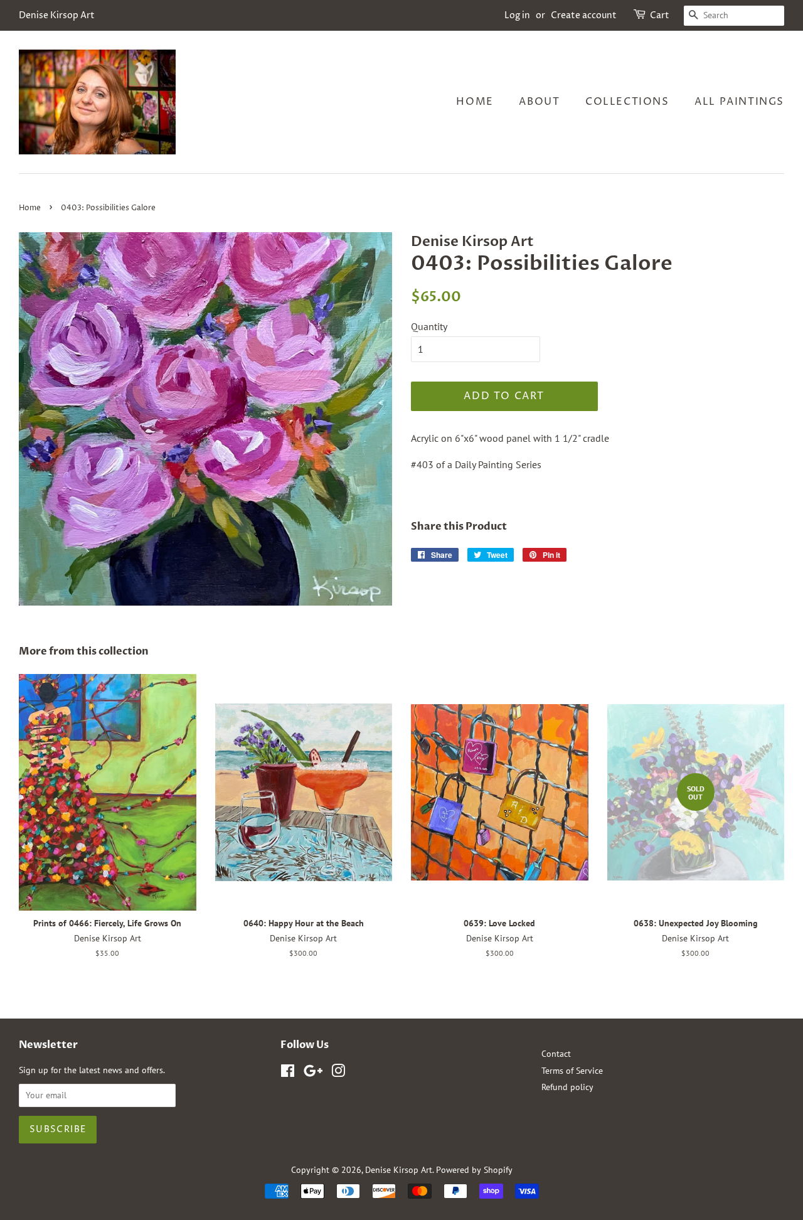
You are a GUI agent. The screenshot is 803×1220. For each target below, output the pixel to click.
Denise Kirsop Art (398, 1169)
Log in (517, 15)
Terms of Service (572, 1070)
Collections (627, 102)
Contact (556, 1053)
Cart (659, 15)
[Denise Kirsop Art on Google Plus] (313, 1073)
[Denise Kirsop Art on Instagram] (338, 1073)
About (539, 102)
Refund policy (567, 1087)
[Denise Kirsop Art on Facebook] (287, 1073)
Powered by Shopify (474, 1169)
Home (474, 102)
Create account (584, 15)
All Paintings (739, 102)
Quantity (429, 326)
